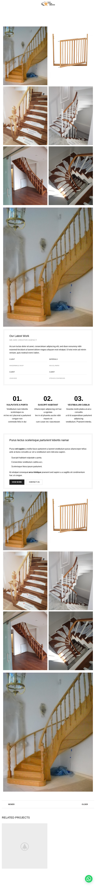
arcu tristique (35, 472)
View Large (45, 825)
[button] (88, 879)
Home (23, 17)
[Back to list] (48, 804)
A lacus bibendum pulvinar (39, 17)
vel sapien (20, 449)
